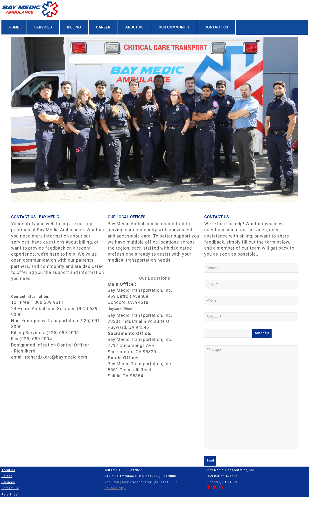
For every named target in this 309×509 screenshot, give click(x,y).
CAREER (103, 27)
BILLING (74, 27)
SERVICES (43, 27)
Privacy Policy (115, 488)
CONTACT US (216, 27)
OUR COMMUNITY (174, 27)
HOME (14, 27)
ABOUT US (134, 27)
